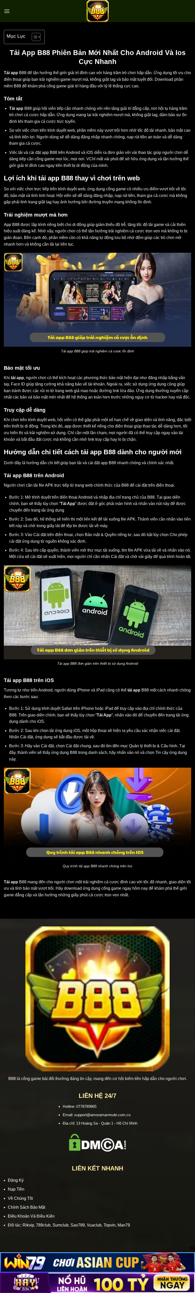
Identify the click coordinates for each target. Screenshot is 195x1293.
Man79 (124, 1225)
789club (43, 1225)
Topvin (110, 1225)
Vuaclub (94, 1225)
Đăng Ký (16, 1180)
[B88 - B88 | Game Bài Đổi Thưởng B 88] (97, 11)
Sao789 (78, 1225)
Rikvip (28, 1225)
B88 (12, 1078)
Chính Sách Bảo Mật (26, 1207)
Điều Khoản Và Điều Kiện (31, 1216)
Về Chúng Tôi (20, 1198)
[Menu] (7, 11)
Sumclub (61, 1225)
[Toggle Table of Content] (33, 37)
